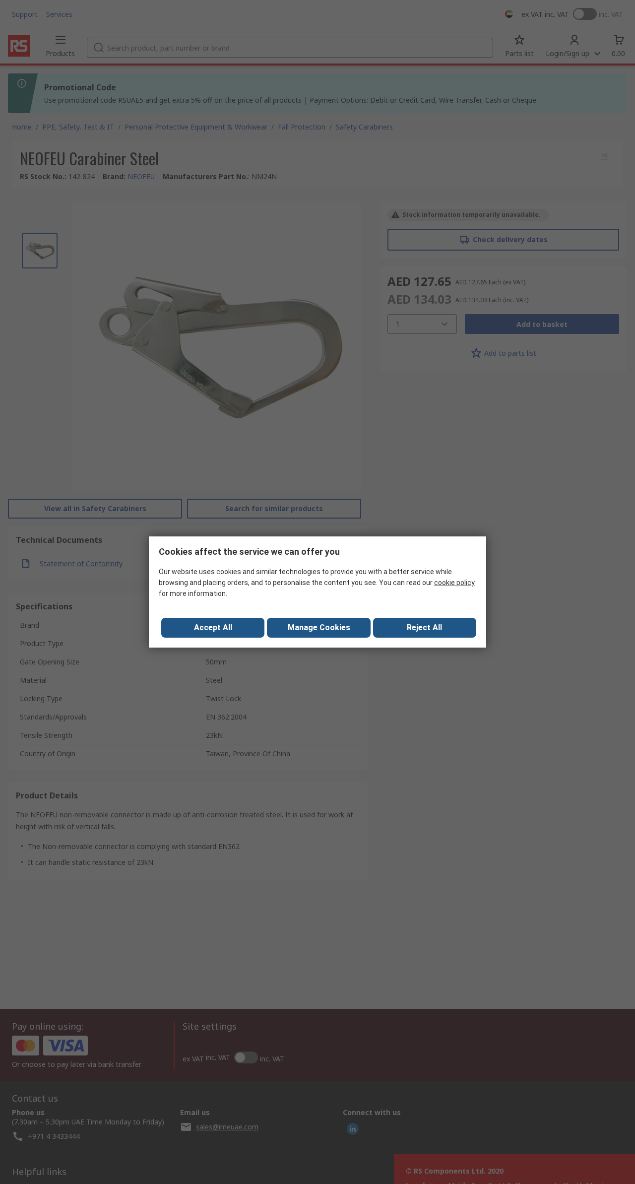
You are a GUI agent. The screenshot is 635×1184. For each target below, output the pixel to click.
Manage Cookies (319, 627)
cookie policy (454, 583)
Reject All (424, 627)
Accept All (213, 627)
